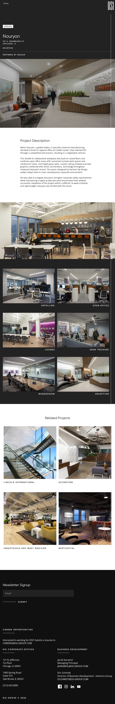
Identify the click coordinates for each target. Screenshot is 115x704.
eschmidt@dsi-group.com (73, 679)
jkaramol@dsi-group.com (73, 666)
